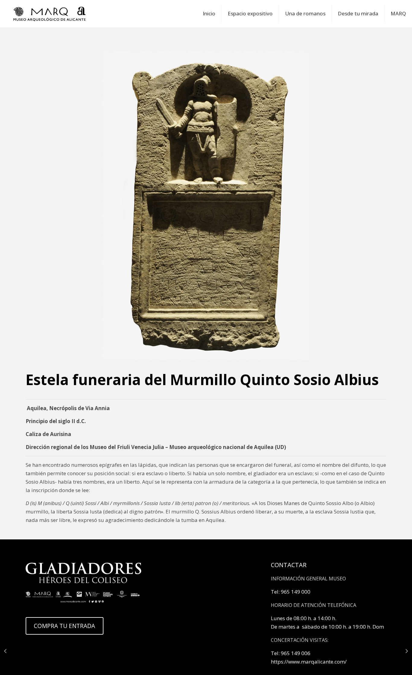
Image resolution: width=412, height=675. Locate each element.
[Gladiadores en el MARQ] (49, 13)
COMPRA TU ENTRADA (64, 626)
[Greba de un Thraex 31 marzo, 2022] (5, 651)
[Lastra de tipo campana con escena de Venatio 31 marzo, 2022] (406, 651)
